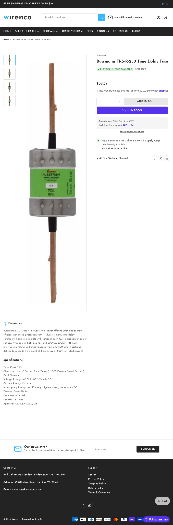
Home (7, 31)
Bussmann (101, 55)
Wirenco (16, 519)
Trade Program (72, 31)
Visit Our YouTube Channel (112, 158)
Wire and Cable (25, 31)
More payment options (132, 131)
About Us (103, 31)
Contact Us (120, 31)
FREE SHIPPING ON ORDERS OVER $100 (28, 4)
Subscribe (148, 449)
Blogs (136, 31)
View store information (115, 148)
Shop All (49, 31)
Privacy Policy (96, 479)
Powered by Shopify (32, 519)
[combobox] (74, 17)
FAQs (90, 31)
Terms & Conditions (99, 492)
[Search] (101, 17)
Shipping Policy (97, 484)
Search (92, 475)
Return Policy (95, 488)
